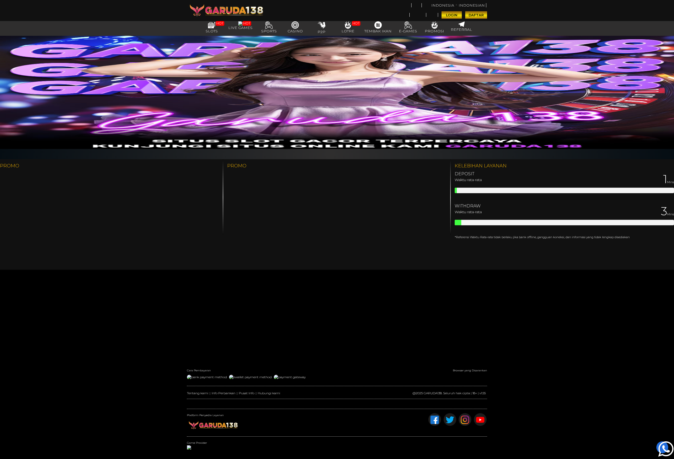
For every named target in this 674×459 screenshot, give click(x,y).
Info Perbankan (223, 393)
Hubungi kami (269, 393)
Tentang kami (197, 393)
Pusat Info (246, 393)
